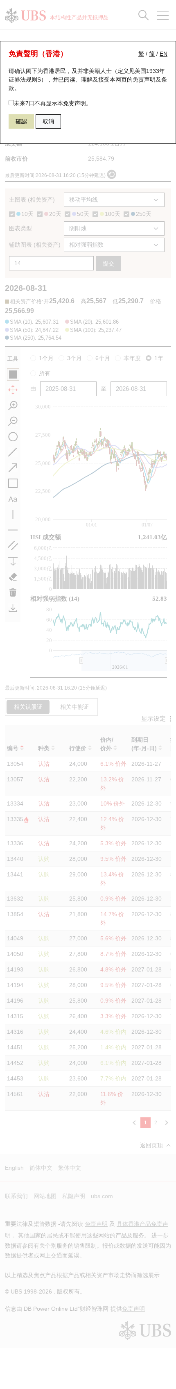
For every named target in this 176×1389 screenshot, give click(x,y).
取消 (48, 121)
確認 (21, 121)
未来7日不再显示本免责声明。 (53, 103)
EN (163, 53)
